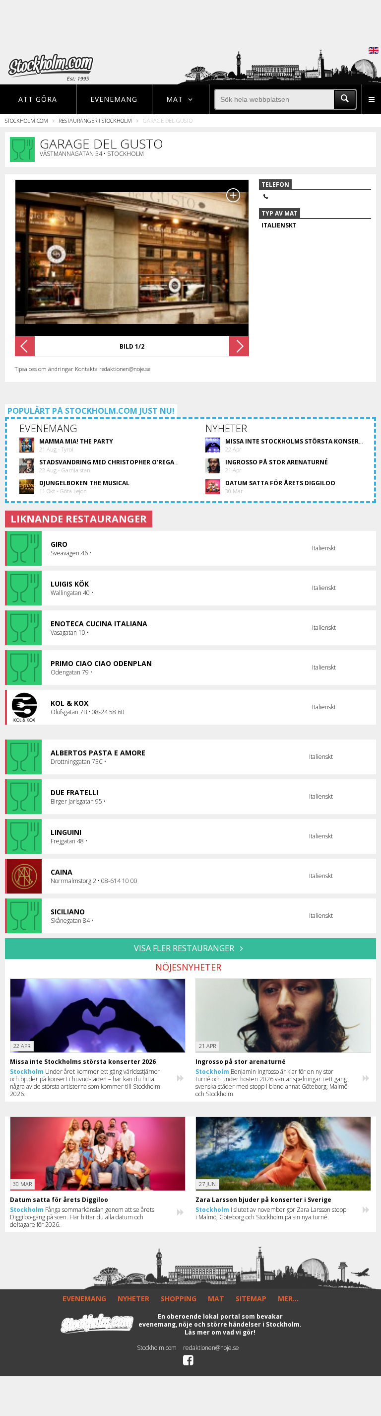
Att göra (37, 99)
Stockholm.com (26, 120)
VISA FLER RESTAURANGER (185, 948)
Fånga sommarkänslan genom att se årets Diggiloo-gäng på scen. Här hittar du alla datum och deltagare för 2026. (82, 1217)
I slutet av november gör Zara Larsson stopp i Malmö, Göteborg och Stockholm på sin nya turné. (270, 1213)
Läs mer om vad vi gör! (220, 1332)
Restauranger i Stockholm (95, 120)
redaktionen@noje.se (211, 1347)
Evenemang (113, 99)
